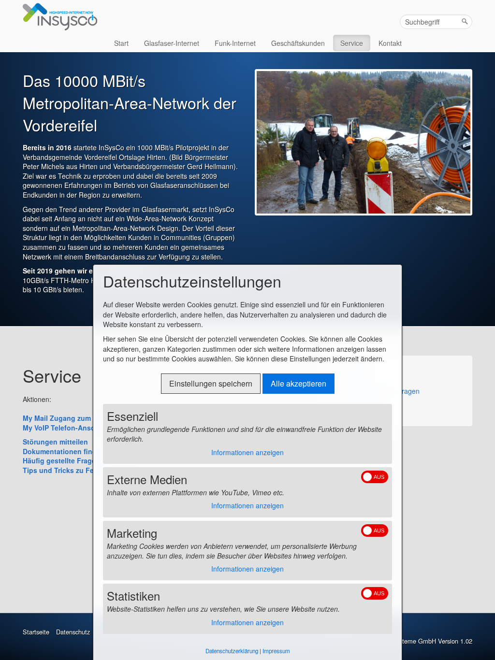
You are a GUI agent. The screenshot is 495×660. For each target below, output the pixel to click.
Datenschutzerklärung (231, 651)
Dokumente (364, 403)
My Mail (359, 378)
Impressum (276, 651)
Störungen (363, 416)
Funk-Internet (235, 43)
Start (121, 43)
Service (351, 43)
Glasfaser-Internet (171, 43)
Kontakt (390, 43)
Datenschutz (73, 632)
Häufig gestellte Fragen (383, 391)
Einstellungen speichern (210, 383)
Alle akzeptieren (298, 383)
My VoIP (359, 366)
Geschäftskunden (298, 43)
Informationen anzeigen (247, 452)
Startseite (36, 632)
